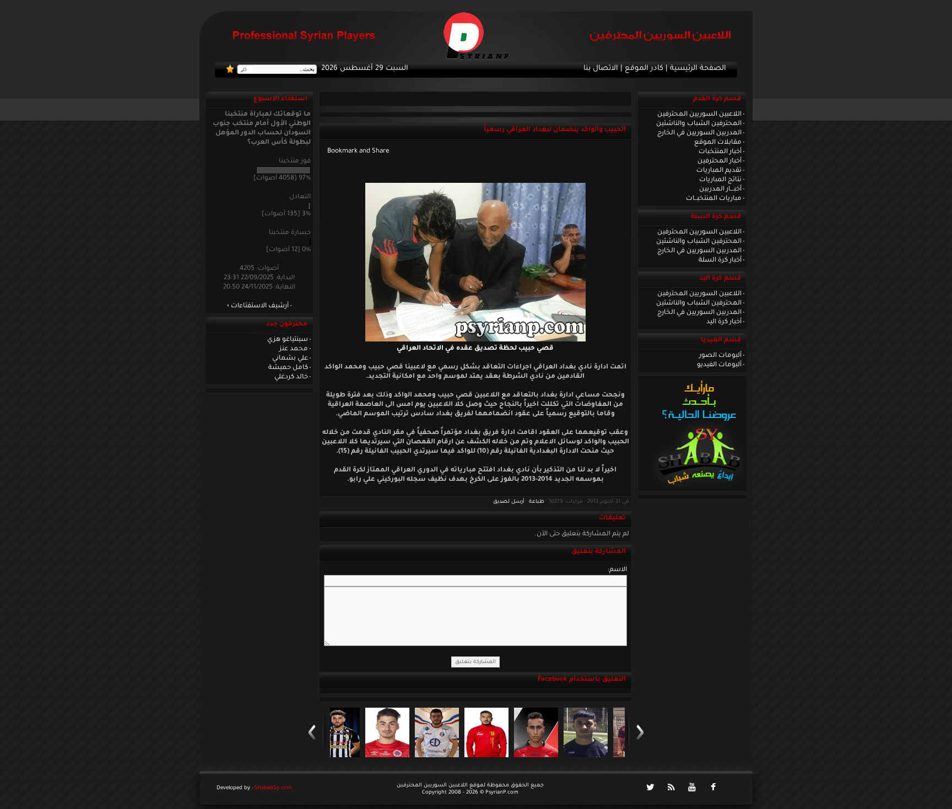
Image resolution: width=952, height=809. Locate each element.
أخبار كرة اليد (724, 322)
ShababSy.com (273, 788)
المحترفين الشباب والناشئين (699, 124)
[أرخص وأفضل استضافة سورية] (698, 487)
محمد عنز (293, 349)
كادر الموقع (644, 69)
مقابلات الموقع (718, 142)
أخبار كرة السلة (720, 260)
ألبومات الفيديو (719, 365)
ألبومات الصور (720, 356)
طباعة (536, 502)
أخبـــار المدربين (720, 189)
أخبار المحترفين (719, 161)
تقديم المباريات (719, 171)
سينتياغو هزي (287, 340)
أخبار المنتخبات (720, 152)
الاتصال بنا (600, 69)
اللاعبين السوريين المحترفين (699, 114)
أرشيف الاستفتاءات (260, 306)
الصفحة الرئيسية (698, 69)
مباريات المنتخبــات (714, 199)
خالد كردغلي (291, 377)
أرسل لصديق (508, 502)
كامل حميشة (288, 368)
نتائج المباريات (720, 180)
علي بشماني (290, 358)
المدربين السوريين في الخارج (699, 133)
